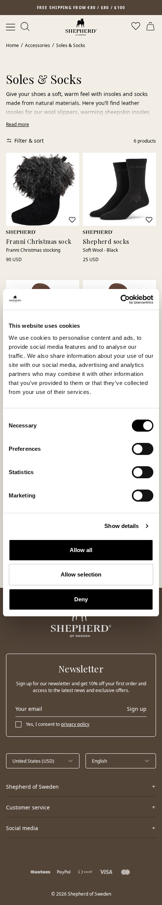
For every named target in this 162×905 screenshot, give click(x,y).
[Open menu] (10, 27)
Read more (17, 124)
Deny (81, 599)
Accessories (37, 45)
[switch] (142, 449)
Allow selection (81, 574)
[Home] (81, 27)
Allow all (81, 550)
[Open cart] (151, 27)
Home (12, 45)
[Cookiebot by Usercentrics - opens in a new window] (120, 299)
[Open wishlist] (136, 27)
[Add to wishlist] (72, 219)
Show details (121, 526)
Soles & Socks (70, 45)
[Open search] (25, 27)
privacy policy (75, 724)
